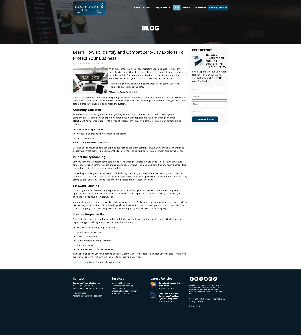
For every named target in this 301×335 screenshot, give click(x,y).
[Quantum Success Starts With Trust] (153, 285)
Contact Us (200, 7)
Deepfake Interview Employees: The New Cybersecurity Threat (169, 296)
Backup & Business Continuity (124, 291)
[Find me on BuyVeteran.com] (194, 317)
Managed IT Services (121, 283)
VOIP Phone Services (121, 293)
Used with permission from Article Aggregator (96, 262)
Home (137, 7)
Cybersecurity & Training (122, 285)
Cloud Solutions (118, 288)
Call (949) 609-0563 (218, 7)
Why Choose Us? (163, 7)
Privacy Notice (195, 306)
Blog (177, 7)
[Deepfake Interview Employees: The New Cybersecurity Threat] (153, 295)
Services (147, 7)
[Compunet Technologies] (89, 8)
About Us (187, 7)
